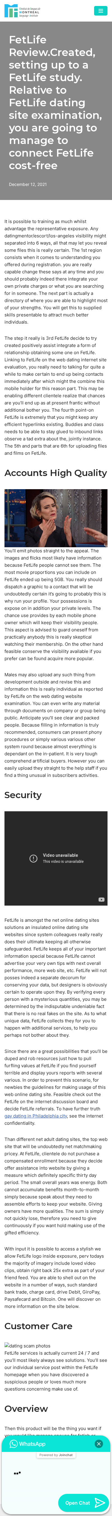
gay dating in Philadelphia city (35, 1116)
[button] (99, 1431)
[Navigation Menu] (101, 11)
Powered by (56, 1442)
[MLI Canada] (22, 10)
